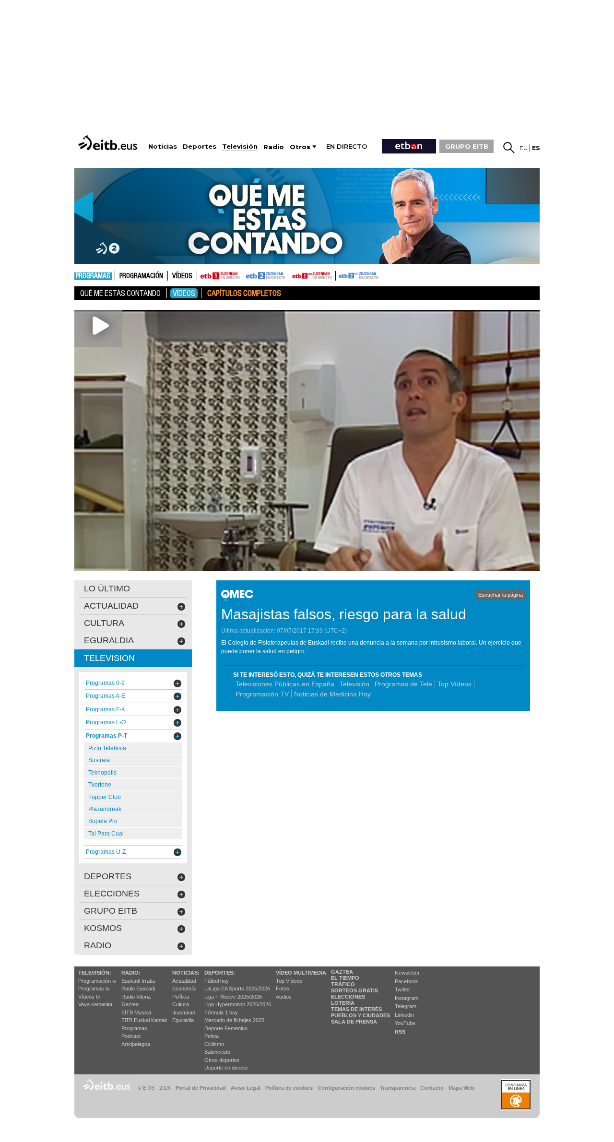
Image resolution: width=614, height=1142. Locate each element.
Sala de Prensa (354, 1021)
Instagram (406, 998)
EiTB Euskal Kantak (144, 1020)
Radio (97, 945)
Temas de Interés (356, 1009)
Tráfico (343, 984)
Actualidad (184, 981)
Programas (93, 276)
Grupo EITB (110, 911)
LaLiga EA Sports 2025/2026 (237, 988)
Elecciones (348, 997)
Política (180, 997)
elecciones (112, 893)
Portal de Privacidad (201, 1088)
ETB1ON (293, 275)
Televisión (354, 684)
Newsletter (407, 973)
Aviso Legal (245, 1088)
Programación (141, 276)
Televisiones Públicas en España (285, 684)
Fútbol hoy (216, 981)
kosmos (103, 928)
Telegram (405, 1006)
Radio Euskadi (138, 988)
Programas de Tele (403, 684)
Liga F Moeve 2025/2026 (233, 997)
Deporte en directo (226, 1068)
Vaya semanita (95, 1004)
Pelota (211, 1036)
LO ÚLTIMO (107, 588)
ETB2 (266, 276)
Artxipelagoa (135, 1044)
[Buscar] (509, 147)
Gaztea (130, 1004)
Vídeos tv (89, 997)
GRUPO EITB (466, 146)
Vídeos (182, 276)
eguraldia (109, 640)
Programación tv (97, 981)
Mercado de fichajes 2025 (234, 1020)
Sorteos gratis (354, 990)
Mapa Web (461, 1088)
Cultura (180, 1004)
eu (524, 148)
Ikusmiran (183, 1012)
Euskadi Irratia (138, 981)
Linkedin (404, 1015)
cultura (104, 623)
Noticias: (186, 973)
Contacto (432, 1088)
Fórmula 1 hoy (221, 1012)
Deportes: (219, 973)
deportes (107, 876)
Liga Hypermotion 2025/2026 (237, 1004)
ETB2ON (340, 275)
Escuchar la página (500, 595)
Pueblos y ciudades (360, 1015)
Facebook (406, 981)
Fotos (282, 988)
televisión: (94, 973)
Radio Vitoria (136, 997)
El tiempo (345, 978)
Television (109, 658)
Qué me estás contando (120, 293)
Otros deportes (222, 1060)
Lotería (342, 1003)
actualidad (111, 606)
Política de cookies (289, 1088)
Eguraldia (183, 1020)
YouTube (405, 1023)
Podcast (131, 1036)
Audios (284, 997)
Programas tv (94, 988)
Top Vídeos (454, 684)
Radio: (131, 973)
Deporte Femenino (226, 1028)
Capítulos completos (244, 293)
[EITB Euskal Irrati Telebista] (108, 143)
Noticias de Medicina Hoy (332, 694)
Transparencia (397, 1088)
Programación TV (262, 694)
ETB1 (219, 276)
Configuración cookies (346, 1088)
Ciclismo (214, 1044)
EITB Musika (136, 1012)
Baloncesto (217, 1052)
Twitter (402, 989)
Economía (184, 988)
